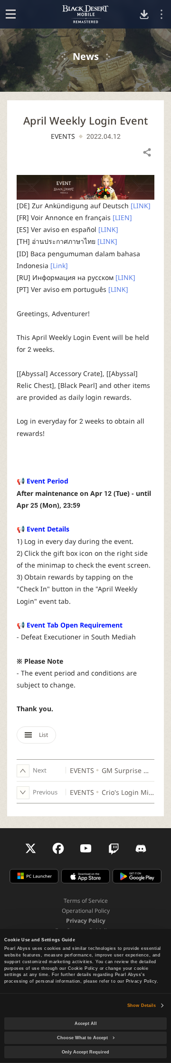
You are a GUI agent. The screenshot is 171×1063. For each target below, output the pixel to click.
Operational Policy (86, 911)
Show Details (141, 1005)
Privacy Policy (85, 921)
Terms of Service (86, 901)
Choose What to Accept (82, 1037)
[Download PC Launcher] (144, 14)
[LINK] (141, 205)
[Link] (59, 265)
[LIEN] (122, 217)
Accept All (86, 1023)
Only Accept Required (85, 1052)
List (43, 735)
